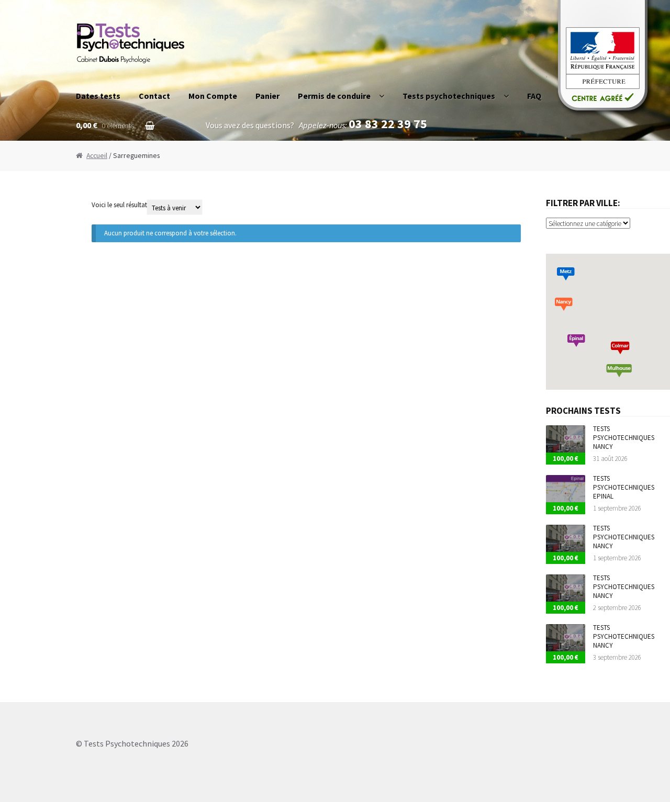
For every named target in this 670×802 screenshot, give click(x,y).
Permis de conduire (334, 96)
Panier (267, 96)
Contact (154, 96)
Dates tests (98, 96)
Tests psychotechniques (449, 96)
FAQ (534, 96)
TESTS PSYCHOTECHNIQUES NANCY (623, 437)
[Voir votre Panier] (115, 112)
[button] (576, 340)
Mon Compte (212, 96)
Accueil (96, 155)
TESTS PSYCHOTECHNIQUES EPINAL (623, 487)
